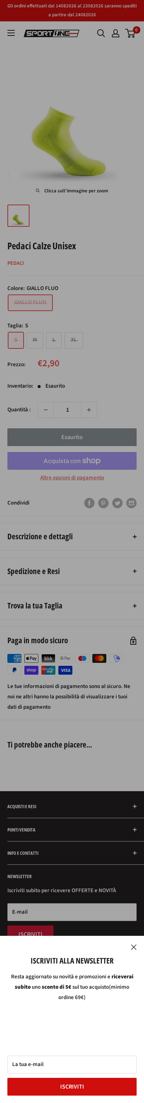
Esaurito (72, 437)
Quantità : (19, 410)
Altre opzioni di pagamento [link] (72, 478)
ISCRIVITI (72, 1087)
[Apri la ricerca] (101, 33)
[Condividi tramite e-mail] (131, 503)
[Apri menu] (11, 33)
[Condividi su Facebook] (89, 503)
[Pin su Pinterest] (103, 503)
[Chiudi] (134, 947)
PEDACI (15, 263)
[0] (130, 33)
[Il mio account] (115, 33)
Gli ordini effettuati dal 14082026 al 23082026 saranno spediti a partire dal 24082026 (72, 10)
